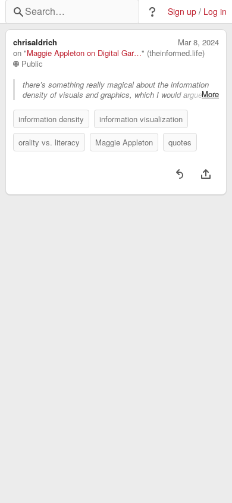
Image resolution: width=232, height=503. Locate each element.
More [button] (210, 94)
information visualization (141, 119)
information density (51, 119)
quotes (180, 142)
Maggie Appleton (124, 142)
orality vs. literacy (49, 142)
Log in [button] (215, 11)
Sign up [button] (182, 11)
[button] (152, 12)
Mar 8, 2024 (198, 42)
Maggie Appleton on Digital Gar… (84, 53)
